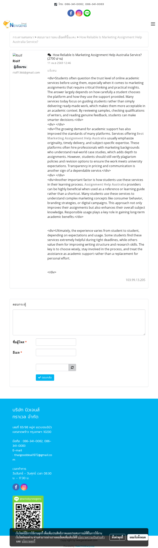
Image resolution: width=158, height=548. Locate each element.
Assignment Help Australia (105, 184)
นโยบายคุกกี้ (28, 541)
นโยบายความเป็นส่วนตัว (91, 537)
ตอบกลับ (46, 378)
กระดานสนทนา (23, 37)
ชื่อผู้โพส (20, 342)
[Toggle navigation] (153, 24)
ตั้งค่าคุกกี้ (117, 537)
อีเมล (17, 352)
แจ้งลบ (51, 70)
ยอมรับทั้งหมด (138, 537)
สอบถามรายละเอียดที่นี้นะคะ (56, 37)
